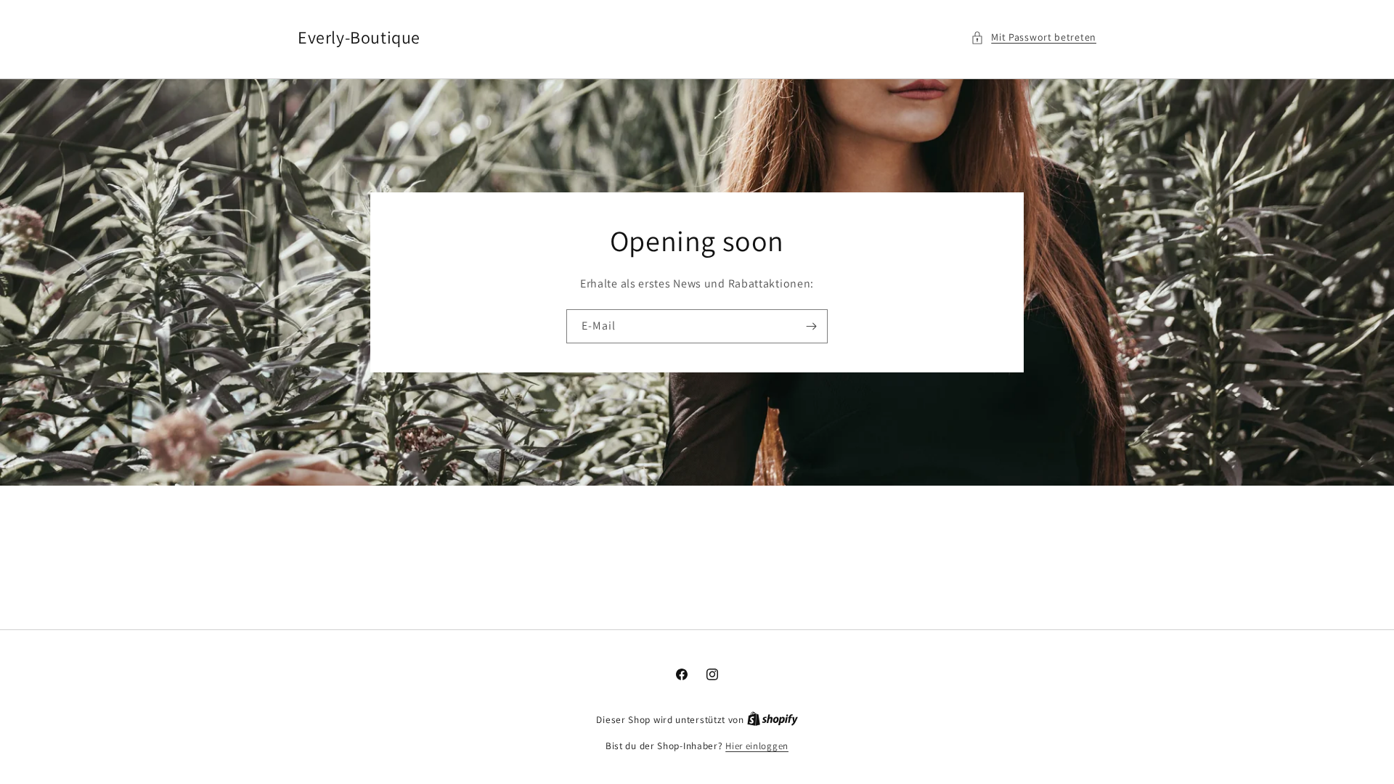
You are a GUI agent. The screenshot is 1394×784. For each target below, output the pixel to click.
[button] (1033, 37)
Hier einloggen (756, 746)
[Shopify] (772, 720)
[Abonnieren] (811, 326)
